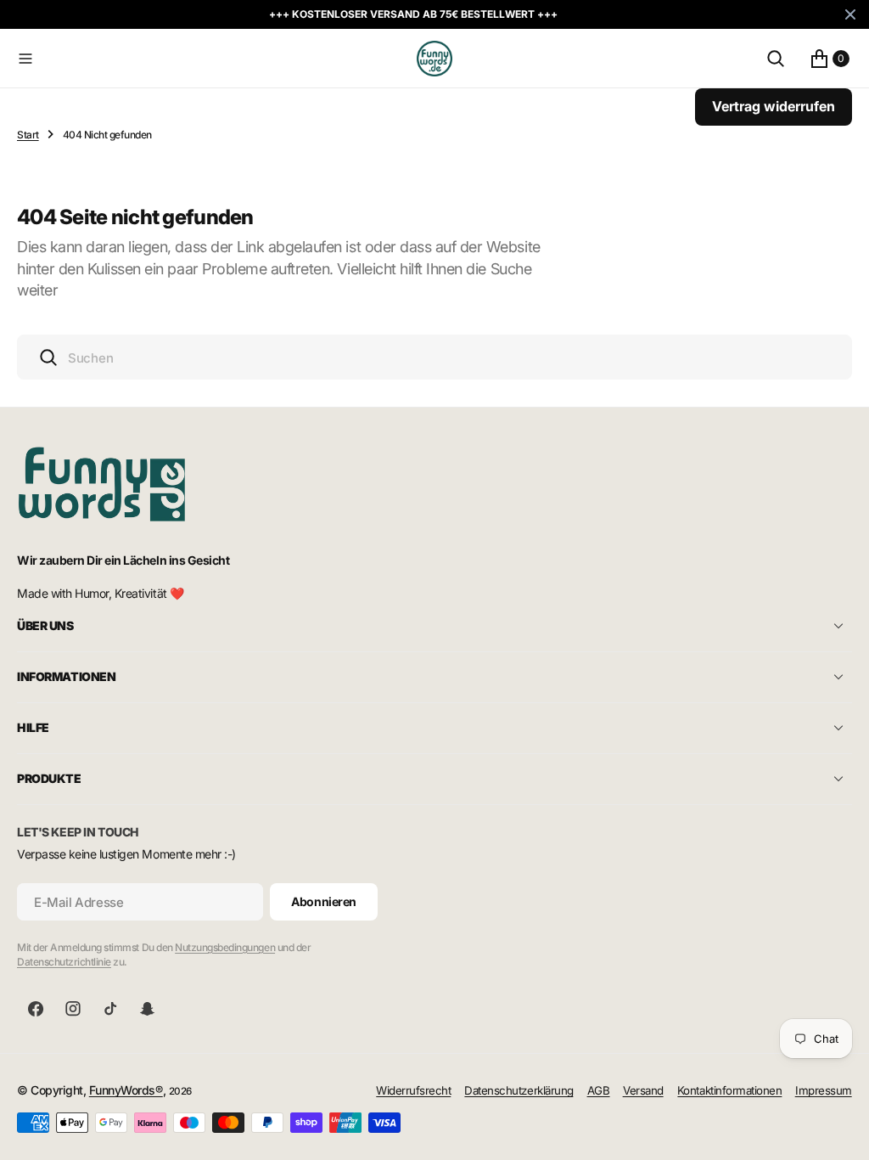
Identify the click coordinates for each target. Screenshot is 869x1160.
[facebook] (35, 1009)
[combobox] (434, 357)
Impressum (823, 1090)
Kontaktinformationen (729, 1090)
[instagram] (73, 1009)
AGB (598, 1090)
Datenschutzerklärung (518, 1090)
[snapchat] (147, 1009)
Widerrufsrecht (413, 1090)
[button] (213, 58)
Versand (643, 1090)
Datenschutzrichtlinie (64, 961)
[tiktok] (110, 1009)
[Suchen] (775, 58)
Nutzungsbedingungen (225, 947)
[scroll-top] (840, 1131)
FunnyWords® (126, 1090)
